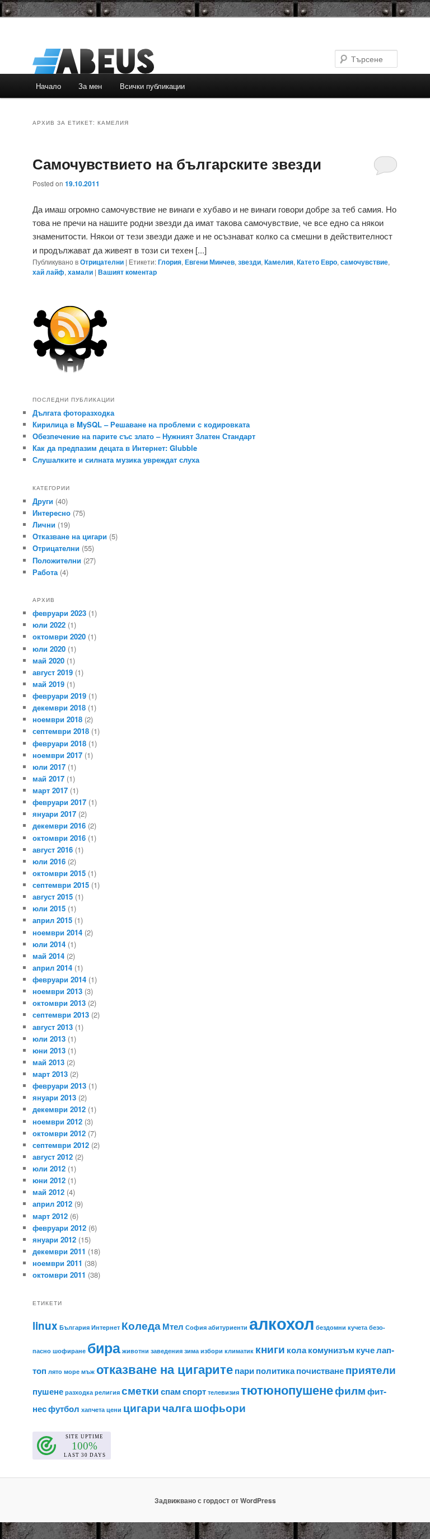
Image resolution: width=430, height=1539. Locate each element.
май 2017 (48, 778)
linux (45, 1325)
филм (350, 1390)
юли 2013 (49, 1038)
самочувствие (364, 262)
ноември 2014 (57, 932)
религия (107, 1392)
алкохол (281, 1323)
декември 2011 (59, 1251)
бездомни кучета (341, 1327)
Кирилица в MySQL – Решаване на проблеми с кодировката (141, 424)
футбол (64, 1408)
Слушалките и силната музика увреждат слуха (115, 459)
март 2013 (50, 1074)
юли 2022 (49, 624)
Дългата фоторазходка (73, 412)
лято (55, 1371)
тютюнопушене (287, 1390)
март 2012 (50, 1216)
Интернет (105, 1327)
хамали (80, 272)
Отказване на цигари (69, 536)
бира (103, 1348)
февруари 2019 (59, 695)
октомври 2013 (59, 1002)
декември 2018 (59, 707)
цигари (142, 1407)
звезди (249, 262)
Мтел (173, 1326)
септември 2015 (60, 884)
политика (275, 1370)
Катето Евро (317, 262)
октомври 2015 (59, 873)
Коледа (141, 1325)
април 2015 (52, 920)
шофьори (220, 1407)
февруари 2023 (59, 613)
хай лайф (48, 272)
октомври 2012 (59, 1133)
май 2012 (48, 1192)
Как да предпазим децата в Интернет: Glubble (114, 448)
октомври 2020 (59, 636)
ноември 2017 (57, 755)
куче (365, 1350)
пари (244, 1370)
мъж (88, 1371)
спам (171, 1391)
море (72, 1371)
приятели (370, 1369)
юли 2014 (49, 944)
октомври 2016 (59, 837)
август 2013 (52, 1027)
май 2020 (48, 660)
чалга (177, 1407)
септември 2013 (60, 1014)
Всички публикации (152, 86)
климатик (239, 1351)
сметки (140, 1390)
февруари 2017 (59, 802)
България (74, 1327)
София (196, 1327)
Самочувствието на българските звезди (176, 163)
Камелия (278, 262)
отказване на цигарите (164, 1369)
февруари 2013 (59, 1085)
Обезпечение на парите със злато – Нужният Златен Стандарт (143, 436)
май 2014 (48, 955)
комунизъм (331, 1350)
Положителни (56, 560)
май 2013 (48, 1062)
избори (211, 1351)
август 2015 (52, 896)
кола (296, 1350)
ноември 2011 (57, 1263)
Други (42, 501)
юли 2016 (49, 861)
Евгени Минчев (210, 262)
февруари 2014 (59, 979)
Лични (43, 524)
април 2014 (52, 967)
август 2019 (52, 672)
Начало (48, 86)
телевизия (223, 1392)
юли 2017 (49, 766)
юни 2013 (49, 1050)
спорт (194, 1391)
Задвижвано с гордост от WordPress (215, 1500)
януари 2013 (54, 1097)
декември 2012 (59, 1109)
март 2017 (50, 790)
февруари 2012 (59, 1227)
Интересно (51, 512)
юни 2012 (49, 1180)
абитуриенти (227, 1327)
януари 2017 (54, 813)
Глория (169, 262)
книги (270, 1349)
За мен (90, 86)
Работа (45, 572)
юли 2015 (49, 908)
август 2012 (52, 1156)
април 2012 (52, 1203)
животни (135, 1351)
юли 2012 (49, 1168)
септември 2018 (60, 731)
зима (191, 1351)
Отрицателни (102, 262)
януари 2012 (54, 1239)
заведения (167, 1351)
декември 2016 (59, 825)
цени (113, 1409)
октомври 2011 (59, 1274)
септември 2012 (60, 1145)
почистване (320, 1370)
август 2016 (52, 849)
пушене (47, 1391)
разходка (79, 1392)
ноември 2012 (57, 1121)
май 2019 (48, 684)
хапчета (93, 1409)
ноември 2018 (57, 719)
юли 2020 (49, 648)
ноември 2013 (57, 991)
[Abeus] (139, 61)
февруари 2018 (59, 743)
